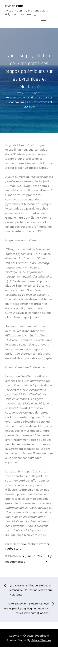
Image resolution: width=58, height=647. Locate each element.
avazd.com (14, 6)
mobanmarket (15, 561)
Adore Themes (41, 640)
